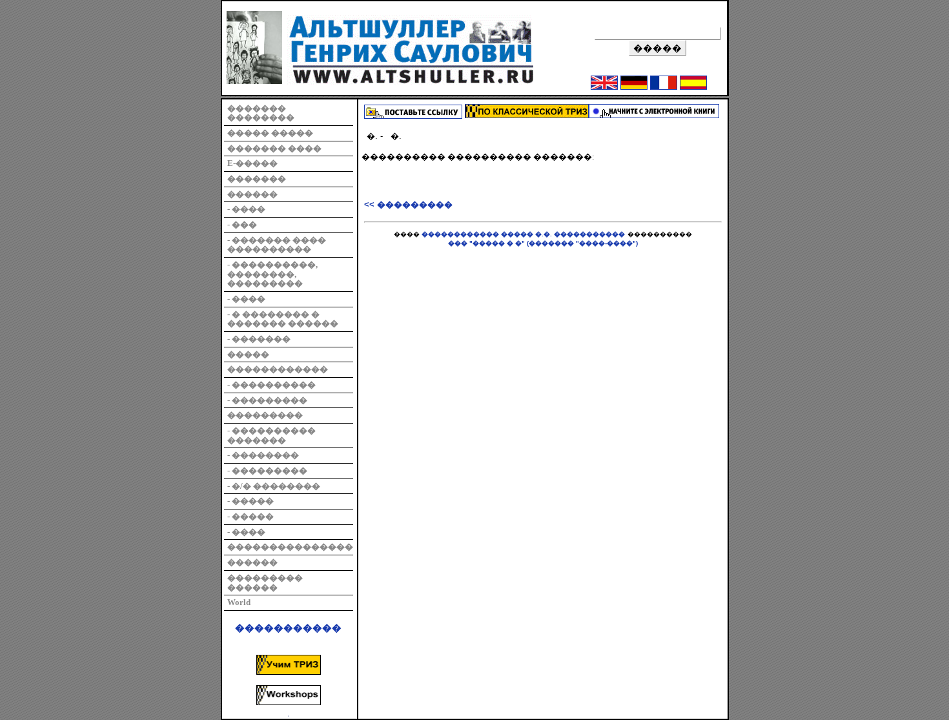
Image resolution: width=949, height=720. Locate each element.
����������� (288, 628)
